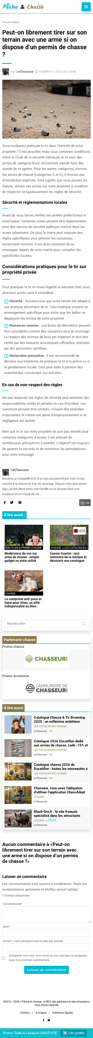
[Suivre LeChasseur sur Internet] (20, 503)
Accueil (6, 22)
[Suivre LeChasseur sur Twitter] (12, 503)
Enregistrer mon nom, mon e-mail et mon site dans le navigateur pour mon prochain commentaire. (48, 958)
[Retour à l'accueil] (37, 6)
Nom (6, 926)
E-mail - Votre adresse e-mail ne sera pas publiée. (33, 941)
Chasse (15, 22)
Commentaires (12, 904)
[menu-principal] (86, 6)
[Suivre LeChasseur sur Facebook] (4, 503)
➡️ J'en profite (73, 1033)
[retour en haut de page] (86, 1019)
